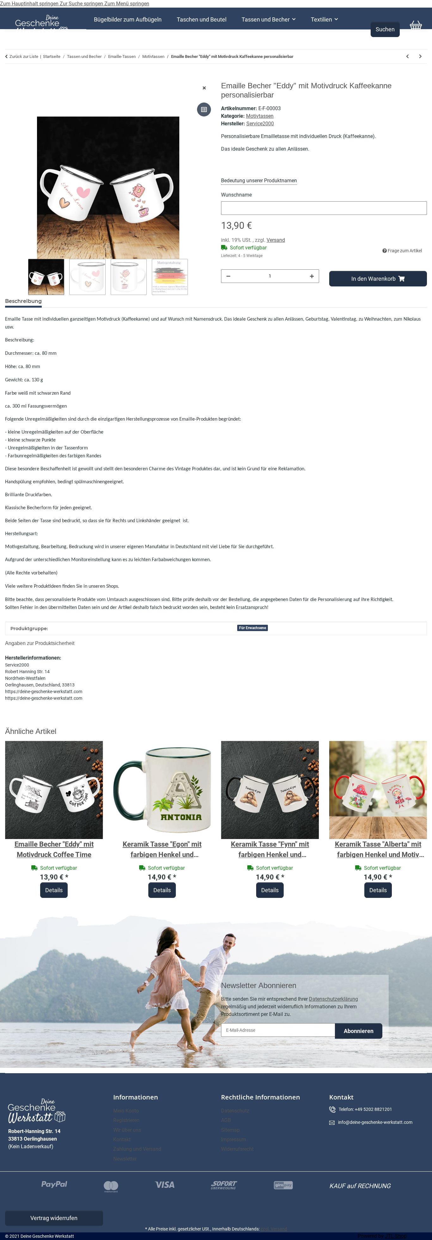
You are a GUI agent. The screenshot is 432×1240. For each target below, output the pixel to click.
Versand (276, 240)
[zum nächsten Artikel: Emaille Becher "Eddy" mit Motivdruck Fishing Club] (420, 56)
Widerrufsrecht (237, 1149)
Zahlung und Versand (137, 1149)
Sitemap (230, 1130)
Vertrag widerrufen (53, 1218)
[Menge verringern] (228, 276)
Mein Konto (126, 1111)
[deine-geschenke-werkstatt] (42, 26)
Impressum (233, 1140)
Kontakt (122, 1140)
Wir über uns (127, 1130)
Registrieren (126, 1120)
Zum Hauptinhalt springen (30, 4)
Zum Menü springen (126, 4)
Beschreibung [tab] (23, 301)
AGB (226, 1120)
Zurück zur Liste (23, 56)
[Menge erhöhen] (312, 276)
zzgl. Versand (274, 1228)
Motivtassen (260, 116)
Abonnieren (358, 1031)
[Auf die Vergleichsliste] (204, 109)
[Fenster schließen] (204, 88)
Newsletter (125, 1159)
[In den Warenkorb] (10, 77)
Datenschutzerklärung (333, 999)
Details (54, 890)
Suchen (385, 29)
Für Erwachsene (252, 628)
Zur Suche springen (82, 4)
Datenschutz (235, 1111)
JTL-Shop (396, 1236)
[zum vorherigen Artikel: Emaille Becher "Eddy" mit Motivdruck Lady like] (407, 56)
